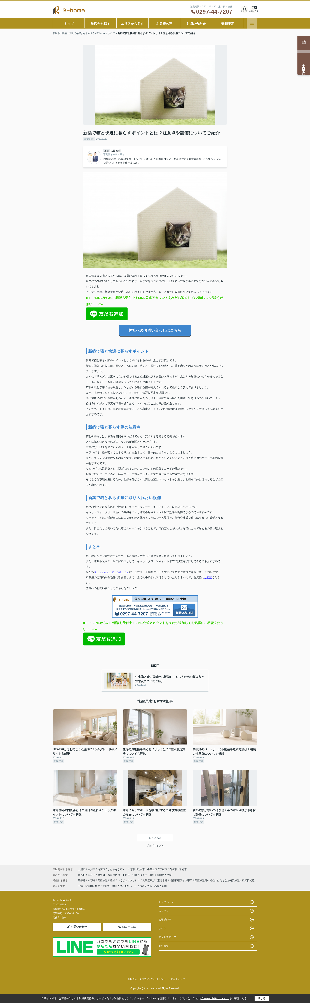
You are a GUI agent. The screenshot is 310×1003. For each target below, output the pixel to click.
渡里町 (102, 874)
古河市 (101, 869)
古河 (142, 886)
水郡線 (92, 880)
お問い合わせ (196, 23)
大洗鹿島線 (149, 880)
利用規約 (132, 979)
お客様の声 (164, 23)
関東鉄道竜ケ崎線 (205, 880)
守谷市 (163, 869)
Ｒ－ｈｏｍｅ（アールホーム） (111, 572)
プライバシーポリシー (154, 979)
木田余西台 (114, 874)
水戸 (97, 886)
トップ (69, 23)
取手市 (141, 869)
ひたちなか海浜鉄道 (228, 880)
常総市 (183, 869)
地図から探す (100, 23)
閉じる (262, 998)
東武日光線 (248, 880)
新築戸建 (89, 138)
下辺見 (126, 874)
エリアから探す (132, 23)
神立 (114, 886)
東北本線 (162, 880)
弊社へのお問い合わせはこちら (155, 330)
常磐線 (82, 880)
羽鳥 (135, 874)
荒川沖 (106, 886)
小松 (169, 874)
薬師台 (161, 874)
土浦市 (81, 869)
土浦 (80, 886)
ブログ (162, 928)
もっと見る (155, 837)
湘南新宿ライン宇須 (181, 880)
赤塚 (156, 886)
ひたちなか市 (115, 869)
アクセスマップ (167, 937)
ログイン (244, 11)
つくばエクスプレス (129, 880)
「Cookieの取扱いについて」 (215, 998)
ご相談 (208, 577)
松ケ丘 (144, 874)
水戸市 (91, 869)
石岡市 (173, 869)
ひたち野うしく (128, 886)
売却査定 (227, 23)
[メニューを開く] (251, 23)
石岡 (164, 886)
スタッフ (164, 910)
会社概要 (164, 945)
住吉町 (82, 874)
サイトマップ (178, 979)
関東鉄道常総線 (107, 880)
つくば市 (130, 869)
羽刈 (152, 874)
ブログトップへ (155, 845)
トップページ (166, 902)
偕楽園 (89, 886)
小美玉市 (152, 869)
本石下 (92, 874)
